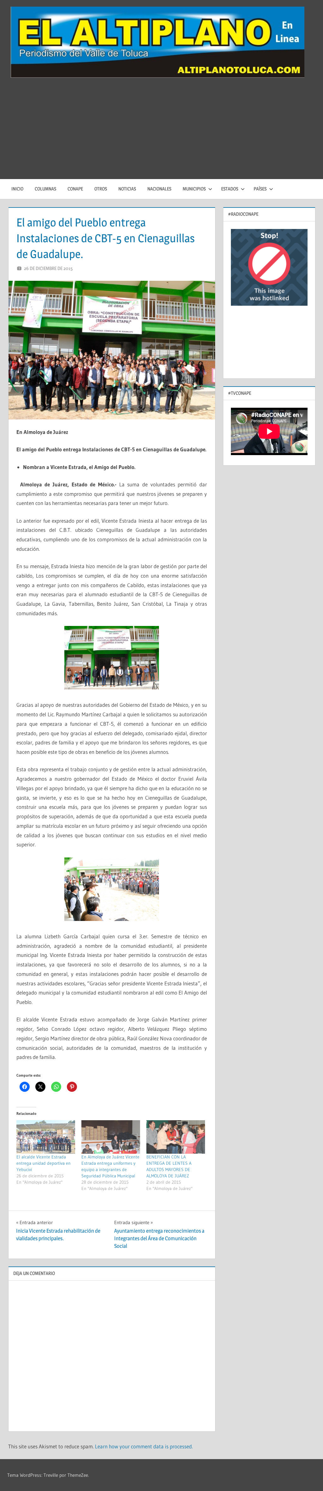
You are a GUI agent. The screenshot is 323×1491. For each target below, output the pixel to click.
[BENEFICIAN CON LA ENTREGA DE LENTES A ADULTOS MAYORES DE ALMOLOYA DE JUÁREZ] (175, 1137)
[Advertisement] (161, 131)
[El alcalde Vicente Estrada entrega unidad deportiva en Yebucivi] (45, 1137)
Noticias (127, 189)
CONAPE (75, 189)
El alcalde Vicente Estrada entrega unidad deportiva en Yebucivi (43, 1163)
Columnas (45, 189)
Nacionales (159, 189)
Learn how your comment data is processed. (144, 1446)
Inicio (17, 189)
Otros (100, 189)
